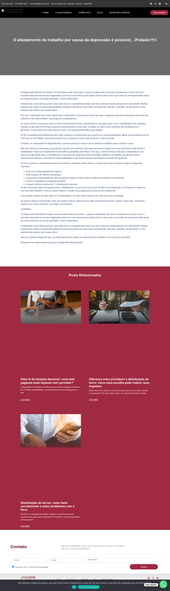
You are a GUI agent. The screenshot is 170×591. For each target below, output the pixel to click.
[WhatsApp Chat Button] (163, 584)
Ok (74, 587)
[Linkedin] (160, 4)
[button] (166, 4)
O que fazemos (63, 12)
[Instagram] (155, 4)
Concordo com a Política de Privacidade (31, 567)
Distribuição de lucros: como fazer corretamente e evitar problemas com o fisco (48, 506)
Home (46, 12)
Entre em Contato (119, 12)
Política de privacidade (88, 587)
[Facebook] (151, 4)
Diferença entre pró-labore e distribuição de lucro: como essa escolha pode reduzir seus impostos (119, 382)
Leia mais (25, 400)
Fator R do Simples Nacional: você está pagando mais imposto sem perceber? (47, 380)
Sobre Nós (85, 12)
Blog (100, 12)
